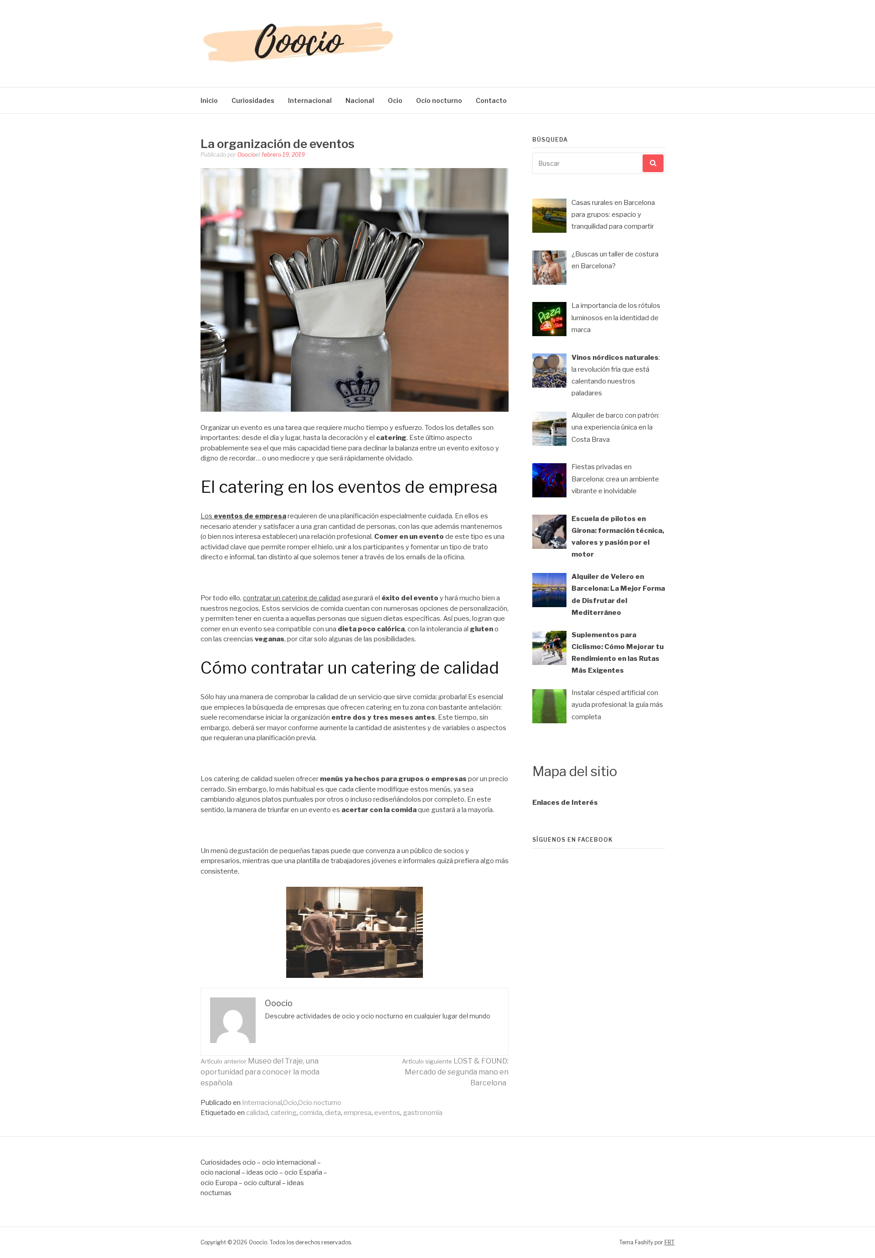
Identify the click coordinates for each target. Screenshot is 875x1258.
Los (207, 516)
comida (310, 1113)
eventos (387, 1113)
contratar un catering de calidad (291, 598)
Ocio (395, 100)
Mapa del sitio (574, 771)
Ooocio (246, 154)
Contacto (491, 100)
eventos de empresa (250, 516)
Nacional (359, 100)
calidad (257, 1113)
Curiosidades (253, 100)
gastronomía (423, 1113)
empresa (357, 1113)
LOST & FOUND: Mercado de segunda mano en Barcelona (455, 1072)
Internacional (310, 100)
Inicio (209, 100)
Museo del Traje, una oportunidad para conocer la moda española (260, 1072)
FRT (669, 1242)
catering (284, 1113)
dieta (333, 1113)
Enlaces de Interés (565, 802)
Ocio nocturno (439, 100)
